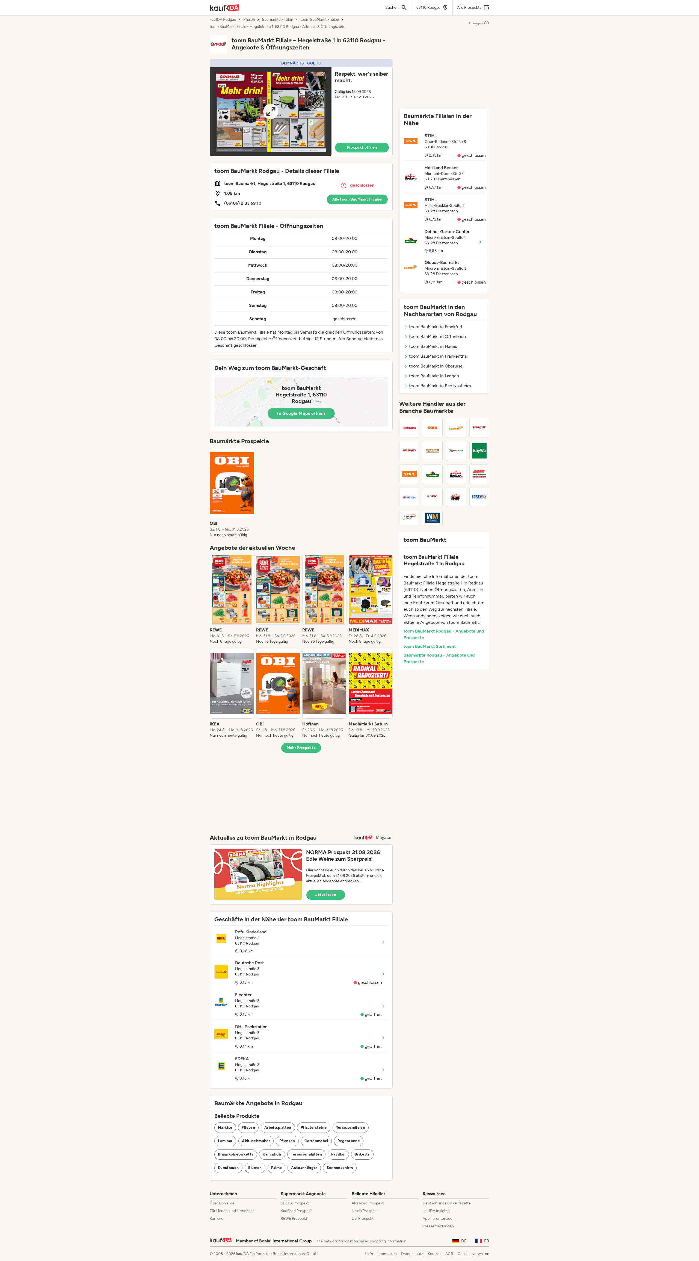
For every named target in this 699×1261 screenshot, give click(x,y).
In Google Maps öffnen (301, 413)
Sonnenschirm (340, 1167)
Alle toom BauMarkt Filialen (357, 199)
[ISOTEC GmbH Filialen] (433, 497)
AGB (449, 1253)
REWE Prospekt (294, 1218)
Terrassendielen (350, 1127)
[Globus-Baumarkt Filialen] (456, 427)
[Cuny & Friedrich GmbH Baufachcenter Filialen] (479, 474)
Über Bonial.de (222, 1203)
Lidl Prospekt (363, 1218)
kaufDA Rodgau (223, 20)
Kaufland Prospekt (296, 1211)
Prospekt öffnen (362, 147)
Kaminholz (272, 1154)
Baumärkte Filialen (277, 20)
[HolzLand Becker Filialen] (456, 474)
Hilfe (369, 1253)
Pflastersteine (314, 1127)
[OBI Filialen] (433, 427)
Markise (225, 1127)
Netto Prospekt (365, 1211)
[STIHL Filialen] (409, 474)
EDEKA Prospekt (295, 1203)
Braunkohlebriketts (235, 1154)
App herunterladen (439, 1218)
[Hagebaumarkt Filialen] (456, 451)
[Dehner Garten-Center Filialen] (433, 474)
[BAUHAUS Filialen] (409, 427)
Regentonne (348, 1141)
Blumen (255, 1167)
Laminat (225, 1141)
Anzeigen (476, 23)
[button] (301, 107)
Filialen (249, 20)
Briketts (362, 1154)
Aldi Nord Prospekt (368, 1203)
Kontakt (434, 1253)
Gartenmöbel (316, 1141)
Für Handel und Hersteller (232, 1211)
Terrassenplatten (306, 1154)
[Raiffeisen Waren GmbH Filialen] (409, 517)
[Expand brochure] (270, 111)
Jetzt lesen (325, 894)
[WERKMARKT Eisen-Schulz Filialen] (433, 517)
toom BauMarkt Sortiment (430, 646)
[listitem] (232, 493)
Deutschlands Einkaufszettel (447, 1203)
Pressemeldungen (438, 1226)
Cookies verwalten (473, 1253)
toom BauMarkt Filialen (319, 20)
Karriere (216, 1218)
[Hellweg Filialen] (409, 451)
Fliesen (248, 1127)
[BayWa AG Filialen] (479, 451)
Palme (276, 1167)
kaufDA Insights (436, 1211)
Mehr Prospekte (301, 747)
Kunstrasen (228, 1167)
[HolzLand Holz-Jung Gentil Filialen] (456, 497)
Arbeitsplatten (277, 1127)
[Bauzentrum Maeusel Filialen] (409, 497)
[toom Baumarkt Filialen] (479, 427)
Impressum (387, 1253)
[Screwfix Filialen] (479, 497)
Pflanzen (287, 1141)
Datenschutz (412, 1253)
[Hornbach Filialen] (433, 451)
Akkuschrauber (256, 1141)
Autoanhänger (304, 1167)
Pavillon (338, 1154)
